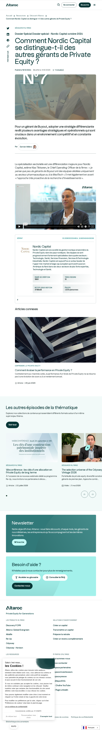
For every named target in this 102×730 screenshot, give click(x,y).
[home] (12, 5)
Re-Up (9, 639)
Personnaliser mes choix (28, 716)
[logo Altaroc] (14, 608)
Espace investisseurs (63, 672)
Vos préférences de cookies (57, 717)
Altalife (9, 634)
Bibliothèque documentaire (17, 722)
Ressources (21, 16)
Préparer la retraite (61, 634)
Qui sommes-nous (61, 659)
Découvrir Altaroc (37, 16)
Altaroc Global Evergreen (17, 630)
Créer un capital (60, 625)
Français (91, 727)
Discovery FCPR (13, 625)
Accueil (9, 16)
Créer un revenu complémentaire (68, 639)
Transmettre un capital (63, 630)
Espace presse (60, 677)
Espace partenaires (62, 668)
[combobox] (91, 727)
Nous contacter (60, 663)
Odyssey (10, 643)
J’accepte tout (46, 716)
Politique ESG (59, 681)
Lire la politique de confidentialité (16, 707)
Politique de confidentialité (82, 717)
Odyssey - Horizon (14, 648)
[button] (14, 726)
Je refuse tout (11, 716)
